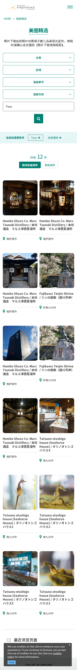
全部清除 (53, 137)
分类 (38, 58)
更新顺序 (50, 165)
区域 (38, 70)
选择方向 (38, 94)
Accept (11, 662)
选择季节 (38, 82)
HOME (7, 18)
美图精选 (21, 18)
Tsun (34, 137)
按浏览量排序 (30, 165)
